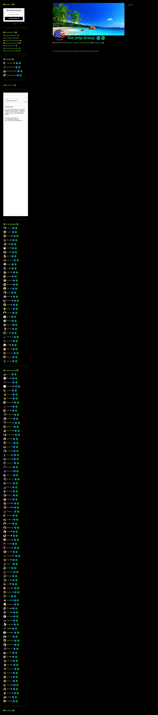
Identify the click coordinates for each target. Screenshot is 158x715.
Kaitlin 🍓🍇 (10, 588)
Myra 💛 (9, 584)
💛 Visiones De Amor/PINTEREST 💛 (12, 40)
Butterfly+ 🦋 (10, 479)
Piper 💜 (9, 543)
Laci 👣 (9, 256)
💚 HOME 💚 (56, 43)
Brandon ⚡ (10, 260)
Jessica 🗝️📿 (10, 668)
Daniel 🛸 (9, 398)
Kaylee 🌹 (9, 308)
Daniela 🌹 (10, 648)
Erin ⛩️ (9, 374)
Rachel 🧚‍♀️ (9, 677)
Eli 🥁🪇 (9, 628)
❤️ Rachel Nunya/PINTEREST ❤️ (11, 35)
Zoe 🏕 (9, 568)
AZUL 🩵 (9, 378)
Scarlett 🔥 (10, 616)
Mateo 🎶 (9, 564)
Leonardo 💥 (10, 547)
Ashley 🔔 (9, 304)
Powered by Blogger (94, 704)
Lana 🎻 (9, 390)
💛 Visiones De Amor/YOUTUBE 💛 (12, 43)
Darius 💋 (9, 341)
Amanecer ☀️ (10, 640)
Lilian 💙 (9, 288)
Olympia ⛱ (10, 519)
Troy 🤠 (9, 268)
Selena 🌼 (9, 531)
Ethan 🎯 (9, 240)
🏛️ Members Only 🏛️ (97, 43)
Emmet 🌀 (9, 483)
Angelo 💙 (9, 620)
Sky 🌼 (9, 244)
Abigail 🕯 (9, 523)
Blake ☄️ (9, 576)
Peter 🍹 (9, 328)
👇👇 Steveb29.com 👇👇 (9, 85)
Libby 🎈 (9, 487)
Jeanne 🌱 (9, 446)
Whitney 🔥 (10, 693)
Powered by (10, 23)
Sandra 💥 (9, 296)
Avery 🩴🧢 (10, 600)
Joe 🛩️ (8, 596)
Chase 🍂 (9, 357)
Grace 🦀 (9, 361)
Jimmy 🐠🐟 (10, 632)
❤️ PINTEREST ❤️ (85, 43)
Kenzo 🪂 (9, 394)
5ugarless (97, 707)
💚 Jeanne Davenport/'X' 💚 (10, 45)
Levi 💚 (9, 332)
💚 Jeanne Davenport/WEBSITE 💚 (11, 48)
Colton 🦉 (9, 701)
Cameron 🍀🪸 (11, 555)
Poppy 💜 (9, 499)
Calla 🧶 (9, 697)
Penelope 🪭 (10, 463)
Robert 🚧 (9, 660)
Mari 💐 (9, 248)
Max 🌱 (9, 320)
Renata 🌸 (9, 535)
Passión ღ (9, 467)
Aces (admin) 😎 (11, 63)
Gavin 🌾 (9, 228)
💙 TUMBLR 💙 (75, 43)
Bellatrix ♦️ (10, 426)
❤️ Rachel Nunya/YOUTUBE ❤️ (11, 38)
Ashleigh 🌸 (10, 300)
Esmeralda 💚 (10, 430)
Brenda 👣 (9, 495)
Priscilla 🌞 (10, 236)
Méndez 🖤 (10, 442)
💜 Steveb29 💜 (65, 43)
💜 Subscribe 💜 (14, 18)
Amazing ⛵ (10, 624)
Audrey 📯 (9, 475)
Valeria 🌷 (9, 672)
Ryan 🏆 (9, 252)
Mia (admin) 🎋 (11, 67)
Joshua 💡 (9, 272)
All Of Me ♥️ (10, 414)
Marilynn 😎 (10, 402)
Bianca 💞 (9, 551)
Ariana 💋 (9, 280)
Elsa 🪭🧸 (9, 491)
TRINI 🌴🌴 (10, 337)
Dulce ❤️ (9, 652)
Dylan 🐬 (9, 349)
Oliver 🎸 (9, 515)
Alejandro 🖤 (10, 644)
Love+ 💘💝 (10, 507)
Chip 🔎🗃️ (9, 612)
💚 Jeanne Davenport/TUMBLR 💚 (11, 50)
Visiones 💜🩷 (10, 386)
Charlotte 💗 (10, 604)
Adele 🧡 (9, 559)
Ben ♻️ (9, 292)
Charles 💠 (10, 418)
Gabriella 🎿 (10, 539)
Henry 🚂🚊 (10, 455)
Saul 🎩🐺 (9, 689)
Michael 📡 (10, 685)
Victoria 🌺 (9, 284)
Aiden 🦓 (9, 406)
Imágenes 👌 (10, 527)
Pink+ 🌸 (9, 608)
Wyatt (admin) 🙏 (11, 75)
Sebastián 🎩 (10, 511)
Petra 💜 (9, 410)
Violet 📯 (9, 382)
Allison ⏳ (9, 438)
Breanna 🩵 (10, 459)
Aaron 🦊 (9, 580)
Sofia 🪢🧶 (10, 664)
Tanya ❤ (9, 232)
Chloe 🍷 (9, 324)
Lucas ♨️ (9, 312)
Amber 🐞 (9, 681)
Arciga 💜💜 (10, 503)
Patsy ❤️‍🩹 (9, 656)
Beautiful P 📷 (10, 422)
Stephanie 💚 (10, 592)
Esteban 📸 (10, 451)
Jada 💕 (9, 276)
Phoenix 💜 (10, 471)
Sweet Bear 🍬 (10, 434)
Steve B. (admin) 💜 (12, 71)
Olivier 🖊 (9, 636)
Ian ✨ (8, 316)
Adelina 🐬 (10, 572)
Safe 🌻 (9, 264)
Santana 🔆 (10, 353)
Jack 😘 (9, 345)
